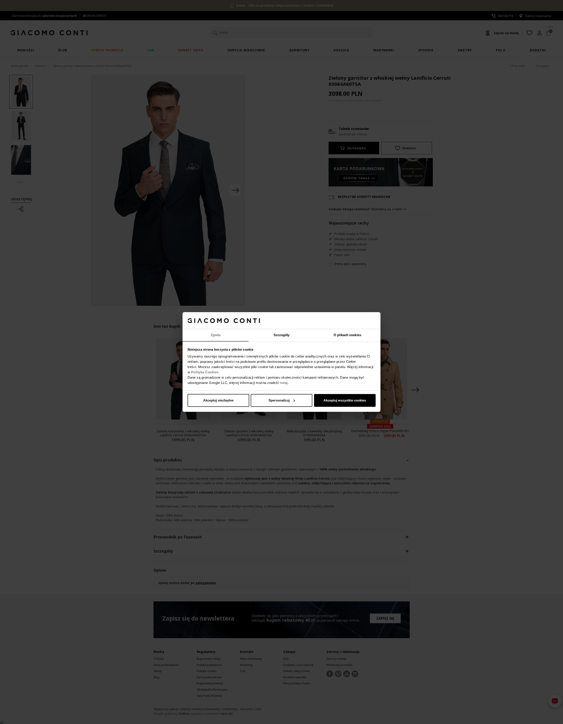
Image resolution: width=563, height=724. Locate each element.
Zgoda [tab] (216, 335)
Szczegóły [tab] (282, 335)
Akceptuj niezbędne (218, 400)
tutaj (284, 383)
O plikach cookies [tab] (347, 335)
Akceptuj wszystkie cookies (345, 400)
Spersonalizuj (279, 400)
